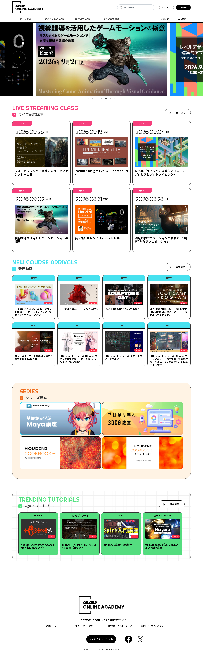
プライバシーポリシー (85, 626)
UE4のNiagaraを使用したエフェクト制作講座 (161, 546)
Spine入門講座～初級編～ (118, 544)
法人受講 (182, 18)
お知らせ (164, 18)
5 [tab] (105, 98)
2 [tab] (92, 98)
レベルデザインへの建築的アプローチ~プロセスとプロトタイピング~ (161, 173)
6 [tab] (110, 98)
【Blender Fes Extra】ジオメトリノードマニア (123, 357)
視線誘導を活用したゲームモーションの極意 (41, 240)
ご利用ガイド (52, 626)
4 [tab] (101, 98)
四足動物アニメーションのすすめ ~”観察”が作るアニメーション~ (161, 240)
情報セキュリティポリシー (153, 626)
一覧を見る (179, 113)
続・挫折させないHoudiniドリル (97, 238)
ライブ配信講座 (111, 18)
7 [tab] (114, 98)
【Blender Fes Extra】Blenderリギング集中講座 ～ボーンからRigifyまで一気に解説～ (78, 358)
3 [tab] (97, 98)
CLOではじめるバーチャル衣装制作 (79, 309)
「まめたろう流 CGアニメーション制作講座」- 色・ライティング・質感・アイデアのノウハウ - (33, 311)
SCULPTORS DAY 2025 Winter (122, 309)
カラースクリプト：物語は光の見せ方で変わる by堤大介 (34, 357)
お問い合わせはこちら (101, 639)
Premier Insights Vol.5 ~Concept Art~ (101, 173)
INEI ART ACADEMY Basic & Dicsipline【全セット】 (79, 546)
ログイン (166, 7)
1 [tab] (88, 98)
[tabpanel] (101, 59)
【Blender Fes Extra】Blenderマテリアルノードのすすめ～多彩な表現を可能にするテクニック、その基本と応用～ (169, 360)
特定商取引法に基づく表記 (119, 626)
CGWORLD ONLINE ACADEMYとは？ (104, 620)
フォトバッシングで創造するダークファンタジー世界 (41, 173)
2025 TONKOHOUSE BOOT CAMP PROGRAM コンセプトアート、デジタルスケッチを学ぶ (169, 311)
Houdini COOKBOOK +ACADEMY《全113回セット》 (37, 546)
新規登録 (183, 7)
